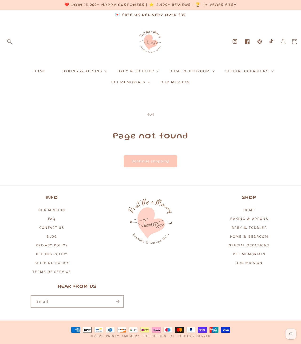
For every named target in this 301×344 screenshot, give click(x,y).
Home (249, 210)
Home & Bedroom (249, 236)
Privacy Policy (52, 245)
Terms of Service (51, 272)
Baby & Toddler (249, 228)
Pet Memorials (249, 254)
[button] (9, 41)
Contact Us (51, 228)
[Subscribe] (117, 301)
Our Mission (51, 210)
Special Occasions (249, 245)
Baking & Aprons (249, 219)
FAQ (51, 219)
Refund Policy (51, 254)
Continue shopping (150, 161)
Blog (52, 236)
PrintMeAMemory (122, 336)
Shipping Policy (52, 263)
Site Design (155, 336)
